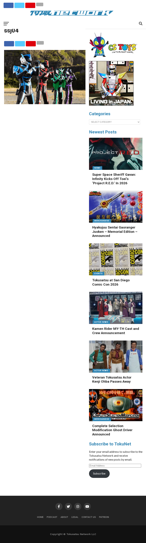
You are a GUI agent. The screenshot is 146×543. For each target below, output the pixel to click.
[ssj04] (44, 103)
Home (40, 517)
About (64, 517)
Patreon (104, 517)
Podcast (52, 517)
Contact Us (89, 517)
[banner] (111, 104)
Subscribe (99, 473)
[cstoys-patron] (114, 59)
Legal (74, 517)
